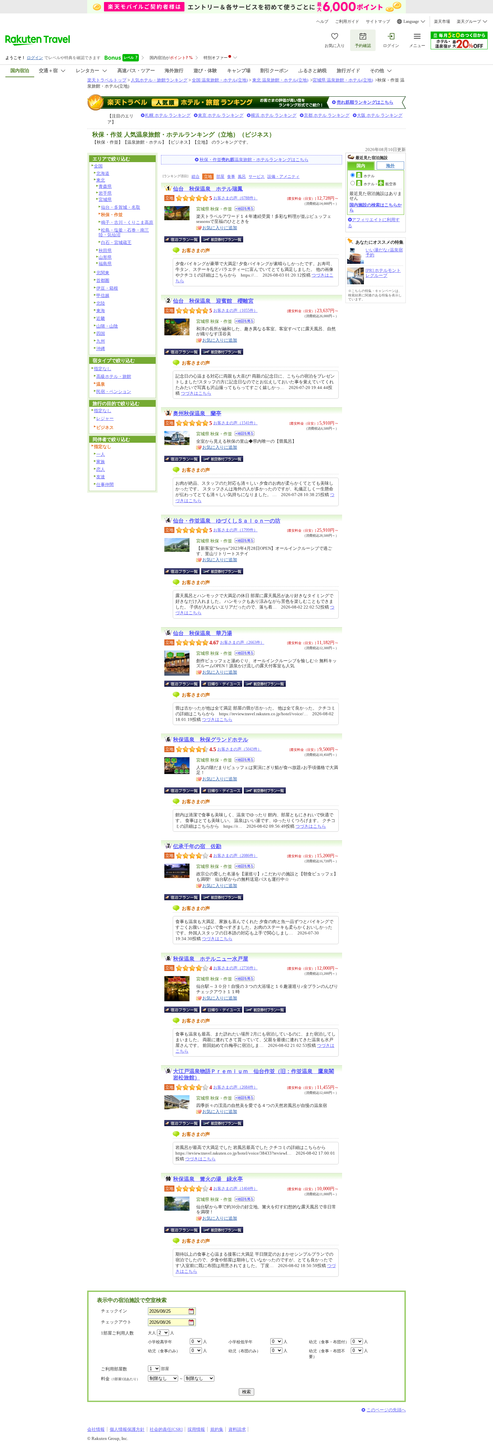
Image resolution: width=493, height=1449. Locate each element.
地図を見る (244, 208)
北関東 (102, 272)
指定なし (102, 368)
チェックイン (114, 1310)
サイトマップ (378, 21)
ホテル (369, 176)
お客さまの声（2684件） (235, 1087)
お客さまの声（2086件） (235, 855)
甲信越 (102, 295)
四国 (100, 333)
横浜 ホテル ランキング (273, 115)
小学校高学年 (160, 1342)
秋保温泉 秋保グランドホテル (210, 739)
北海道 (102, 173)
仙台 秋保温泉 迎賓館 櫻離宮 (213, 301)
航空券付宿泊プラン (222, 239)
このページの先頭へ (386, 1409)
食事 (231, 176)
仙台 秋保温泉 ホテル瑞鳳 (208, 189)
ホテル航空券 (380, 184)
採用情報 (196, 1429)
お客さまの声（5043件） (239, 749)
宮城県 (105, 199)
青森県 (105, 186)
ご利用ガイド (347, 21)
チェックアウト (116, 1321)
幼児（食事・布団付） (329, 1342)
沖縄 (100, 348)
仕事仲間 (105, 484)
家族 (100, 461)
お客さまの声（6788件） (235, 198)
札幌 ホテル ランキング (167, 115)
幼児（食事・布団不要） (327, 1354)
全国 (98, 165)
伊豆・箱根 (107, 288)
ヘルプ (322, 21)
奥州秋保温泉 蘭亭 (197, 413)
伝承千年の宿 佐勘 (197, 846)
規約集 (216, 1429)
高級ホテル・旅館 (113, 376)
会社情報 (96, 1429)
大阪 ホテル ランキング (379, 115)
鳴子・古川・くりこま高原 (127, 222)
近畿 (100, 318)
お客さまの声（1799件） (235, 530)
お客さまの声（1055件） (235, 310)
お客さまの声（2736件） (235, 968)
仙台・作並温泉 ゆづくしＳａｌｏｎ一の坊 (226, 521)
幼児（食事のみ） (164, 1351)
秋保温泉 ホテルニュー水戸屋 (210, 959)
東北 (100, 180)
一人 (100, 454)
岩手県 (105, 193)
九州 (100, 341)
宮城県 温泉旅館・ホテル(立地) (343, 80)
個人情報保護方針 (127, 1429)
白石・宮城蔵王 (116, 242)
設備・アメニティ (283, 176)
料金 (120, 1378)
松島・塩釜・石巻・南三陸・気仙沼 (124, 233)
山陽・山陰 (107, 326)
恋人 (100, 469)
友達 (100, 476)
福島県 (105, 263)
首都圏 (102, 280)
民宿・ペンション (113, 391)
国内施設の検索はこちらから (375, 207)
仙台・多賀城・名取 (120, 207)
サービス (257, 176)
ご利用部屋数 (114, 1368)
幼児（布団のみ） (244, 1351)
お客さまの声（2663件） (242, 642)
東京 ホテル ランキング (220, 115)
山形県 (105, 257)
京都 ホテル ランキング (326, 115)
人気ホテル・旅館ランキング (159, 80)
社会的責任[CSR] (166, 1429)
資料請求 (237, 1429)
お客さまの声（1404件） (235, 1188)
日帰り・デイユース (222, 684)
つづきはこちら (196, 393)
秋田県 (105, 250)
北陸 (100, 303)
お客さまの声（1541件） (235, 423)
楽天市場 (442, 21)
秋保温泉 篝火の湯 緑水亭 (208, 1179)
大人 (152, 1333)
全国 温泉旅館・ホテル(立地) (220, 80)
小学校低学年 (240, 1342)
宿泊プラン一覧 (185, 239)
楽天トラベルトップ (106, 80)
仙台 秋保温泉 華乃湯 (202, 633)
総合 (195, 176)
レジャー (105, 418)
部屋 (220, 176)
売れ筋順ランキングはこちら (365, 102)
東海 (100, 310)
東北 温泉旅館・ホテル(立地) (280, 80)
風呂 (242, 176)
